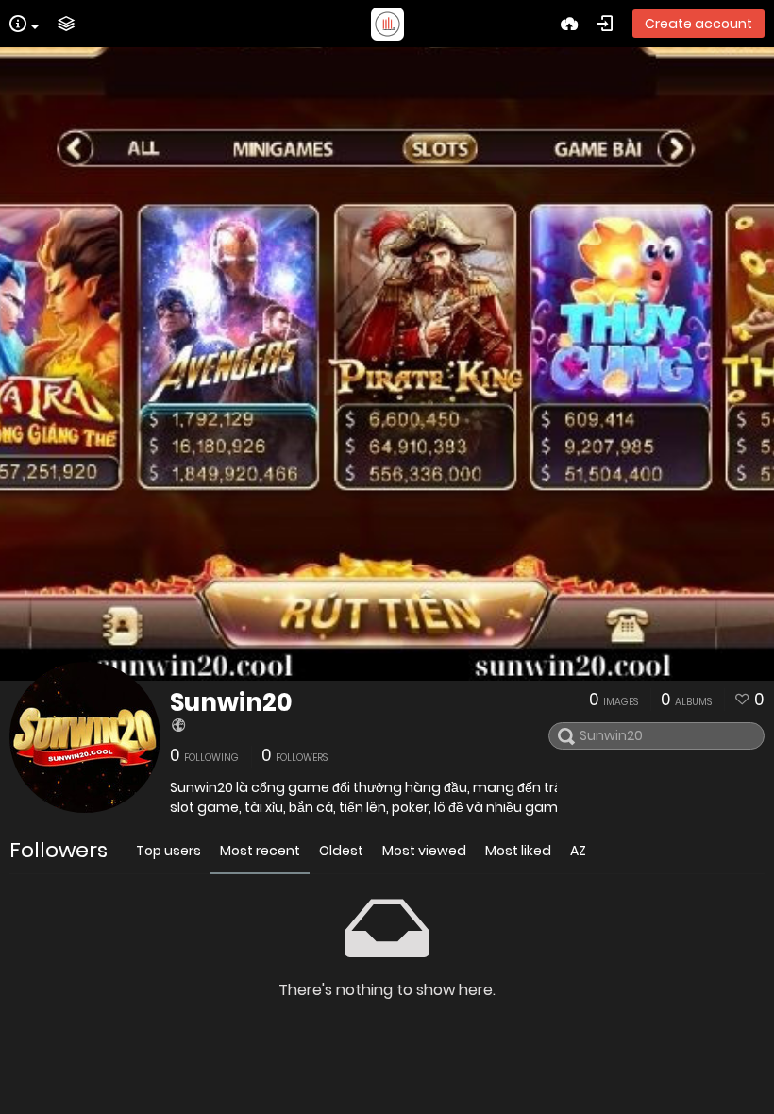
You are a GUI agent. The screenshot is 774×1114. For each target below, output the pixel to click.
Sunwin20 (231, 702)
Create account (698, 23)
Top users (168, 850)
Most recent (260, 850)
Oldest (341, 850)
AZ (578, 850)
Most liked (518, 850)
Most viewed (424, 850)
